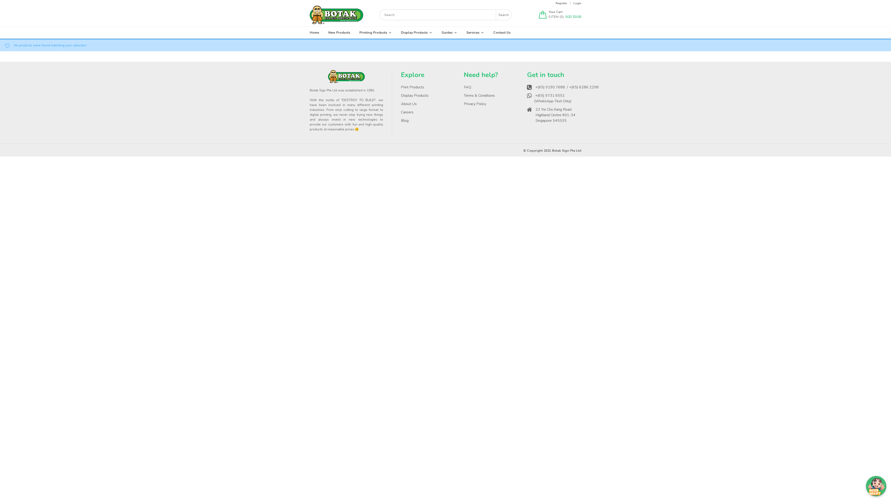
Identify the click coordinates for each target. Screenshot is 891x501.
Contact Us (501, 32)
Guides (447, 32)
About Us (409, 103)
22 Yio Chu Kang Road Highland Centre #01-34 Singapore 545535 (555, 115)
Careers (407, 112)
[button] (876, 486)
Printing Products (373, 32)
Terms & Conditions (479, 95)
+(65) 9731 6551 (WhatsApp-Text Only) (553, 98)
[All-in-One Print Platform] (336, 22)
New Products (339, 32)
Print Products (412, 87)
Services (472, 32)
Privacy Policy (475, 103)
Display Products (414, 32)
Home (314, 32)
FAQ (467, 87)
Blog (405, 120)
